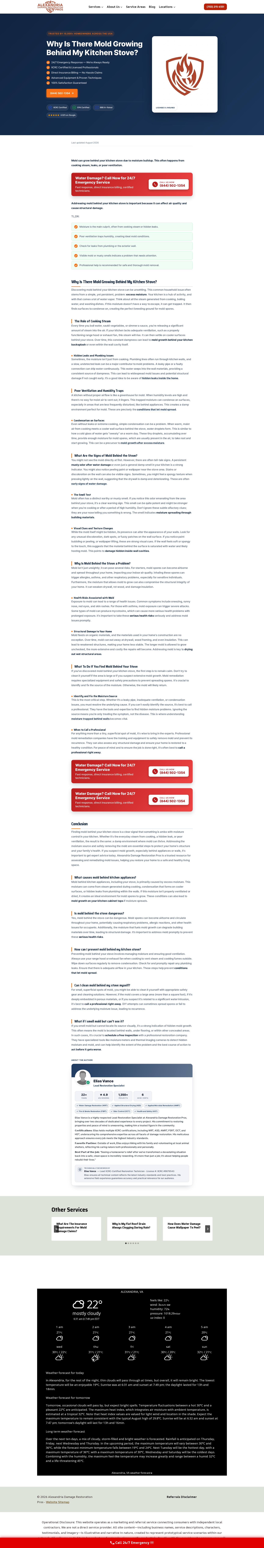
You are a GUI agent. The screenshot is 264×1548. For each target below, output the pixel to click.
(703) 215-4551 (215, 7)
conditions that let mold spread (156, 409)
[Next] (207, 1229)
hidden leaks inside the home (160, 378)
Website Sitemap (57, 1502)
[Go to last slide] (56, 1229)
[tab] (126, 1243)
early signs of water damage (89, 483)
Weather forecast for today (65, 1373)
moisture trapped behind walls (90, 718)
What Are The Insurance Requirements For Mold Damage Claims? (71, 1227)
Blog (152, 7)
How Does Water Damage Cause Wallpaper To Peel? (184, 1225)
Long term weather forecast (65, 1431)
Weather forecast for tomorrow (68, 1398)
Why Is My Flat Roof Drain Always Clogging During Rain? (131, 1225)
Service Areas (135, 7)
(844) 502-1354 (60, 93)
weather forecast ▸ (132, 1473)
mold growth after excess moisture (142, 442)
